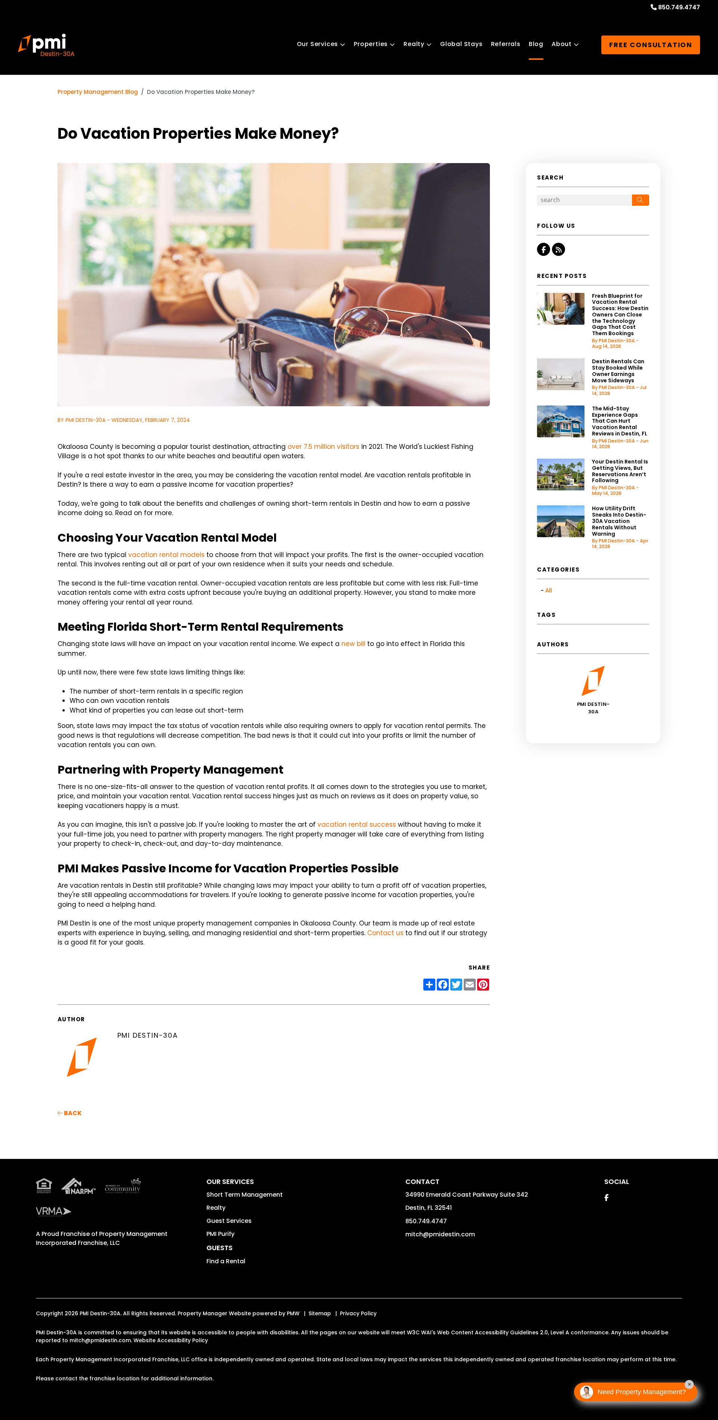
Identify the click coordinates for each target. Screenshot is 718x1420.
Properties (371, 44)
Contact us (385, 932)
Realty (414, 44)
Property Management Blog (98, 92)
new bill (353, 643)
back (72, 1113)
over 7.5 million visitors (323, 446)
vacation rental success (356, 824)
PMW (293, 1313)
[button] (543, 249)
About (562, 44)
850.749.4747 (679, 7)
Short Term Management (244, 1194)
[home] (46, 45)
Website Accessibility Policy (171, 1340)
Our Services (317, 44)
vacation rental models (166, 554)
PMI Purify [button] (220, 1234)
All (548, 590)
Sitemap (320, 1313)
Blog (536, 44)
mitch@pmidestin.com (440, 1234)
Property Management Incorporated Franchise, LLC (102, 1238)
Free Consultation (650, 44)
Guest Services (229, 1221)
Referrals (506, 44)
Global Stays (461, 44)
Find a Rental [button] (225, 1261)
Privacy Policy (358, 1313)
